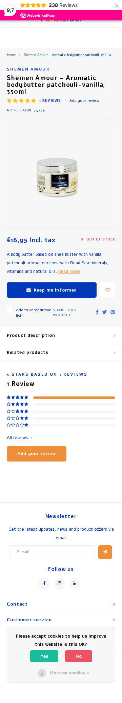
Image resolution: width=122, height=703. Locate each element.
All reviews (17, 438)
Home (11, 55)
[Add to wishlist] (107, 290)
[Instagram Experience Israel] (59, 584)
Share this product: (64, 312)
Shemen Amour (28, 69)
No (79, 656)
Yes (44, 656)
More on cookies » (69, 673)
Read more (69, 271)
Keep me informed (55, 290)
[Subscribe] (105, 552)
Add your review (84, 100)
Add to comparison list (34, 312)
